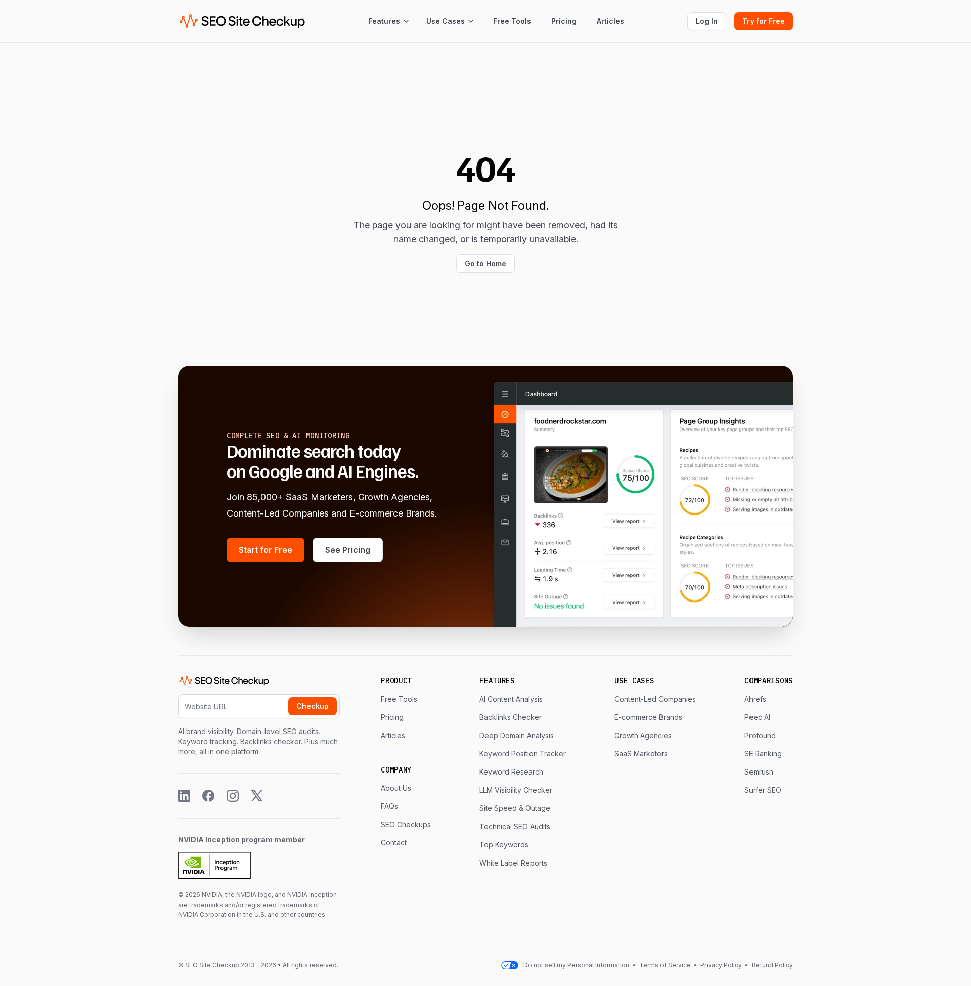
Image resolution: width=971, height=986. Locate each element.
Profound (760, 735)
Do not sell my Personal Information (576, 965)
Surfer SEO (762, 790)
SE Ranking (763, 753)
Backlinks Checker (510, 717)
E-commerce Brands (648, 717)
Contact (394, 842)
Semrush (758, 771)
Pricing (564, 21)
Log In (707, 21)
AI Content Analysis (511, 699)
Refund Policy (771, 965)
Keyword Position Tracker (522, 753)
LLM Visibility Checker (515, 790)
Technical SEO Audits (514, 826)
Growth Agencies (643, 735)
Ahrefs (755, 699)
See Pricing (347, 550)
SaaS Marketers (641, 753)
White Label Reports (513, 863)
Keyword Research (511, 771)
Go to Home (485, 263)
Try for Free (763, 21)
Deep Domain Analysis (516, 735)
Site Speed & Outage (514, 808)
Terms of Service (665, 965)
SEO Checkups (406, 824)
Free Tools (512, 21)
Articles (610, 21)
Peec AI (757, 717)
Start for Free (265, 550)
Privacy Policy (721, 965)
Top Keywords (503, 844)
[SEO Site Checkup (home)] (242, 21)
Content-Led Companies (655, 699)
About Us (396, 788)
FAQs (389, 806)
